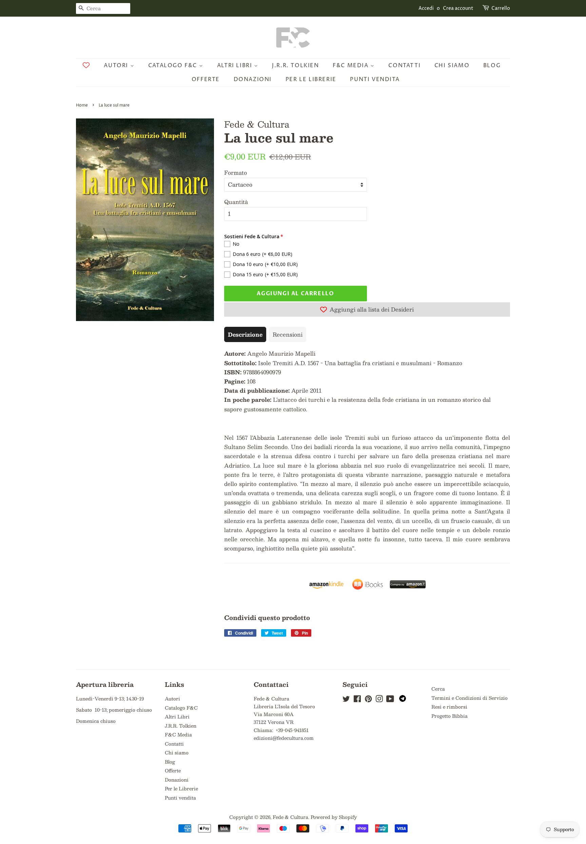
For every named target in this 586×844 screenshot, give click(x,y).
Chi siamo (451, 65)
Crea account (458, 8)
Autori (117, 65)
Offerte (206, 79)
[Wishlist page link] (86, 65)
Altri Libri (235, 65)
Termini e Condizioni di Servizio (469, 698)
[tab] (245, 334)
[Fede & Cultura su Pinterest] (368, 700)
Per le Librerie (311, 79)
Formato (235, 172)
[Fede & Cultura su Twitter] (346, 700)
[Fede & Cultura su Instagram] (379, 700)
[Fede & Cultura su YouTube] (390, 700)
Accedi (426, 8)
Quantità (236, 201)
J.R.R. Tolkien (295, 65)
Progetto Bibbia (449, 716)
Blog (492, 65)
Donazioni (253, 79)
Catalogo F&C (173, 65)
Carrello (500, 8)
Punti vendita (374, 79)
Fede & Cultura (290, 817)
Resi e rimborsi (449, 707)
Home (82, 105)
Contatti (404, 65)
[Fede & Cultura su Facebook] (357, 700)
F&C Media (351, 65)
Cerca (438, 689)
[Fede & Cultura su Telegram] (402, 700)
